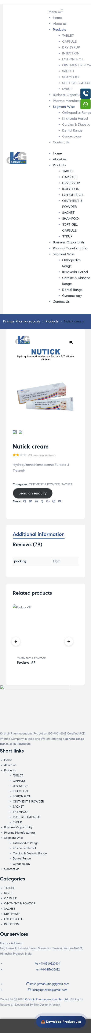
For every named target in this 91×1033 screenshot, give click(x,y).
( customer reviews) (41, 455)
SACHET (68, 71)
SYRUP (67, 89)
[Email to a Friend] (60, 501)
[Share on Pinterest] (54, 501)
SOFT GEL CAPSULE (26, 817)
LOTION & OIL (73, 59)
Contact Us (61, 142)
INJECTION (70, 53)
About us (59, 24)
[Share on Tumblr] (42, 501)
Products (59, 30)
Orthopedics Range (26, 843)
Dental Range (72, 130)
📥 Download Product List (61, 1022)
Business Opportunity (69, 95)
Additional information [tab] (39, 534)
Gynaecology (72, 136)
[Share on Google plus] (48, 501)
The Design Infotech (47, 1005)
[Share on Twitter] (31, 501)
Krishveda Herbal (75, 119)
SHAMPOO (70, 77)
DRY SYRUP (71, 47)
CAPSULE (69, 41)
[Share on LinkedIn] (36, 501)
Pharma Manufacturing (70, 101)
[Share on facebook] (25, 501)
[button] (71, 342)
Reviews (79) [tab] (27, 544)
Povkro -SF (26, 663)
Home (57, 18)
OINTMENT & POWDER (44, 484)
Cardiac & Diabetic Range (30, 853)
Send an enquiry (33, 493)
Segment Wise (64, 107)
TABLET (68, 35)
